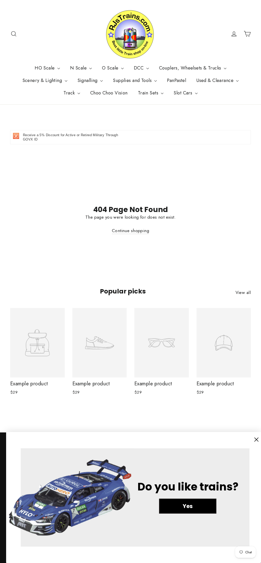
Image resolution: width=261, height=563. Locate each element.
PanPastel (176, 80)
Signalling (88, 80)
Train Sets (149, 93)
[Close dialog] (256, 439)
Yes (188, 506)
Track (69, 93)
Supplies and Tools (133, 80)
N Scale (79, 68)
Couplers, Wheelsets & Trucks (191, 68)
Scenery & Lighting (42, 80)
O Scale (111, 68)
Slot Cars (183, 93)
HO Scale (45, 68)
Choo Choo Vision (109, 93)
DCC (139, 68)
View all (243, 292)
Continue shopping (130, 231)
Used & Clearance (215, 80)
